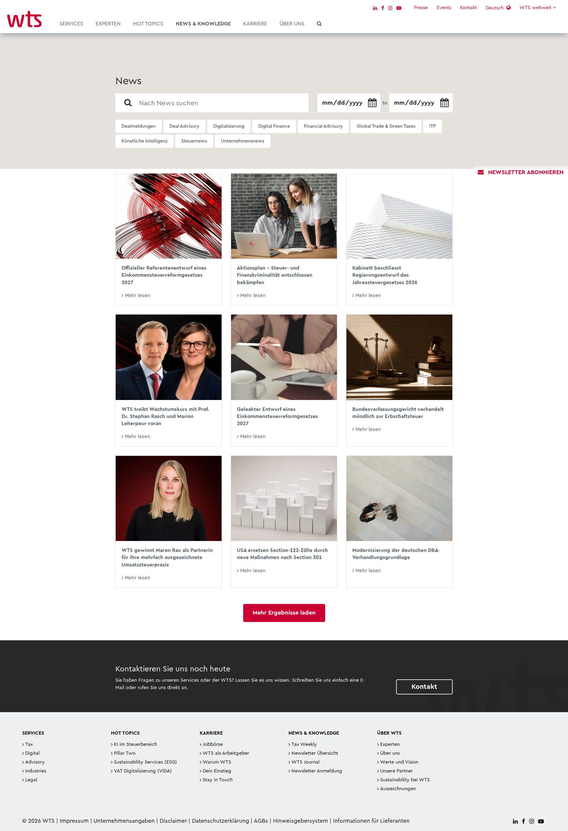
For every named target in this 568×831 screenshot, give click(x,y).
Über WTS (389, 733)
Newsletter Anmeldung (316, 771)
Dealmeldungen (139, 126)
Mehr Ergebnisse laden (284, 613)
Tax (29, 744)
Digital (32, 753)
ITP (432, 126)
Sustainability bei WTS (405, 779)
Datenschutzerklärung (220, 821)
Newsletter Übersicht (314, 753)
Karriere (255, 23)
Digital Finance (274, 126)
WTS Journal (305, 762)
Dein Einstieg (217, 771)
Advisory (35, 762)
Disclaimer (173, 821)
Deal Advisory (184, 126)
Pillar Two (124, 753)
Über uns (292, 23)
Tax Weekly (304, 744)
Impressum (74, 821)
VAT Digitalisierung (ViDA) (143, 771)
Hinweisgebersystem (300, 821)
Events (444, 7)
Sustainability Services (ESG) (145, 762)
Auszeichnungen (398, 788)
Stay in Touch (218, 779)
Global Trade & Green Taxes (386, 126)
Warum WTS (217, 762)
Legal (31, 779)
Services (71, 23)
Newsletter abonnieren (526, 172)
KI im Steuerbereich (135, 744)
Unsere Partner (396, 771)
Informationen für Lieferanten (371, 821)
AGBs (261, 821)
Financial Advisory (323, 126)
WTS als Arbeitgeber (226, 753)
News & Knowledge (203, 23)
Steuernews (194, 141)
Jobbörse (213, 744)
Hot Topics (148, 23)
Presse (421, 7)
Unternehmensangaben (124, 821)
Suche (319, 24)
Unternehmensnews (242, 141)
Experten (108, 23)
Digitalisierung (228, 126)
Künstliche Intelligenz (144, 141)
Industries (35, 771)
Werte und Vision (399, 762)
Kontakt (468, 7)
